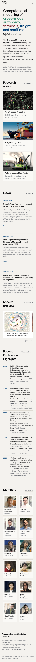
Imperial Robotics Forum (17, 69)
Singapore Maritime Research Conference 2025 (15, 243)
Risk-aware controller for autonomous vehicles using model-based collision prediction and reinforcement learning (21, 417)
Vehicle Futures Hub (25, 71)
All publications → (27, 352)
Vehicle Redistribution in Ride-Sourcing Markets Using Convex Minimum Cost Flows (21, 439)
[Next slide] (31, 341)
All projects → (28, 83)
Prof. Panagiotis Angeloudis (17, 67)
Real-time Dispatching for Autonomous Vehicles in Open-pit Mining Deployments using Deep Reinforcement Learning (21, 392)
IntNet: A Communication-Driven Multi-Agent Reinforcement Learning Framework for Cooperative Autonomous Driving (20, 370)
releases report (25, 204)
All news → (29, 193)
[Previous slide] (22, 341)
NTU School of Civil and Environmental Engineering (18, 276)
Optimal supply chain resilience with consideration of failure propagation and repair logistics (21, 461)
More (5, 226)
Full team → (29, 490)
